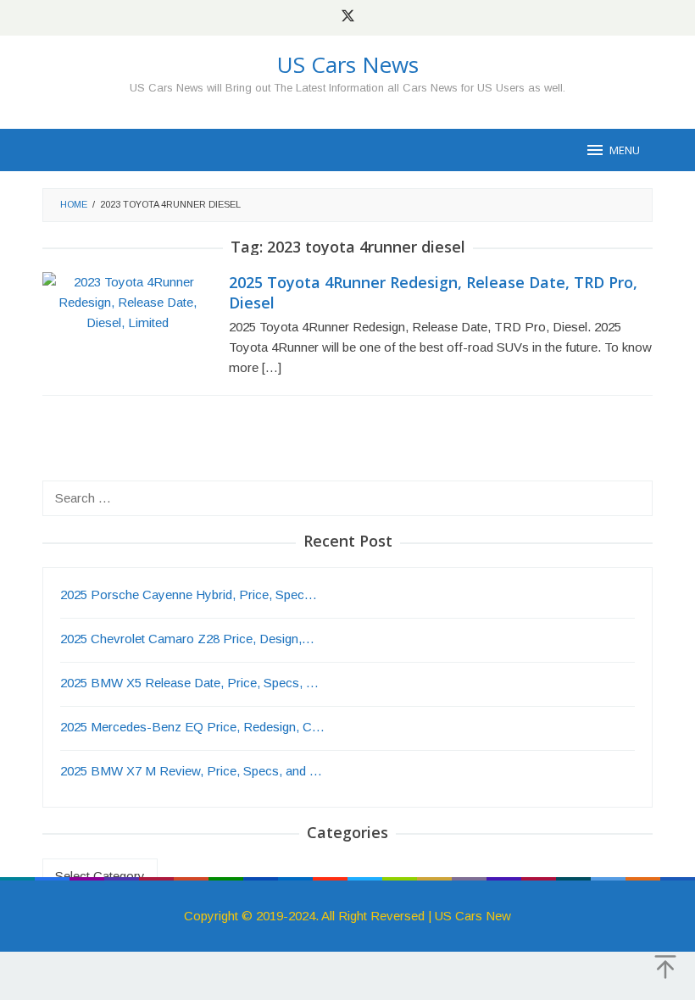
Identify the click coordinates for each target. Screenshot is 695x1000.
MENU (624, 150)
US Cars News (348, 64)
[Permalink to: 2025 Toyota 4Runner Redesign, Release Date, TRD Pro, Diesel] (127, 301)
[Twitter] (348, 18)
